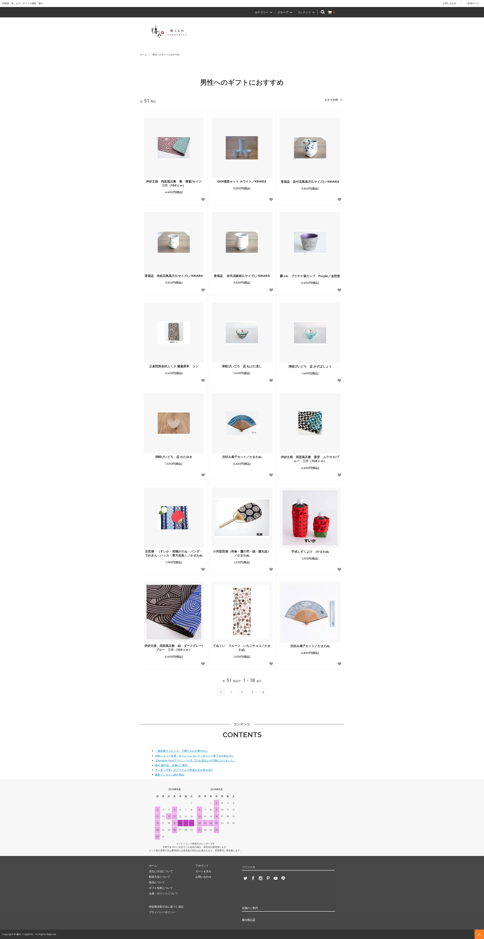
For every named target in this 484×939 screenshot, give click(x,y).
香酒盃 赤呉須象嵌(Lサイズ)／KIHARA (242, 276)
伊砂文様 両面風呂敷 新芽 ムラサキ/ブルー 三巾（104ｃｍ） (310, 459)
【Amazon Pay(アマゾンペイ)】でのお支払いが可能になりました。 (195, 760)
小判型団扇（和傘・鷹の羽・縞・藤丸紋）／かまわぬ (242, 553)
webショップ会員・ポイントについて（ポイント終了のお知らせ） (194, 755)
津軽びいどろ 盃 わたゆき (173, 457)
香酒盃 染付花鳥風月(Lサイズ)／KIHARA (310, 181)
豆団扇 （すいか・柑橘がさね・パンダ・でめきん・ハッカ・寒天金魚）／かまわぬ (173, 553)
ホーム (143, 54)
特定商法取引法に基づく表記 (166, 906)
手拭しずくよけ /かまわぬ (310, 551)
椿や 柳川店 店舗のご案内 (171, 765)
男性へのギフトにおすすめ (166, 54)
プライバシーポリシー (162, 912)
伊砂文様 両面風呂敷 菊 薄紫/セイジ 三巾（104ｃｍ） (175, 183)
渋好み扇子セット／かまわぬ (241, 457)
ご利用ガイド (472, 3)
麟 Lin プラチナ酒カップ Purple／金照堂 (310, 276)
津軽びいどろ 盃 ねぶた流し (242, 366)
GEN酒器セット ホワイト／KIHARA (241, 181)
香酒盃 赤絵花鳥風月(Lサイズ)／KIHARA (174, 276)
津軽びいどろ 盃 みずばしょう (310, 366)
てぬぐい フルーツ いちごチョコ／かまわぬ (242, 648)
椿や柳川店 (248, 919)
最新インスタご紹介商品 (169, 774)
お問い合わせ (449, 3)
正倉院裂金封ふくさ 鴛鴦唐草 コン (173, 366)
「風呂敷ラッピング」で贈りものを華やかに (181, 750)
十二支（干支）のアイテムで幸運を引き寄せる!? (184, 769)
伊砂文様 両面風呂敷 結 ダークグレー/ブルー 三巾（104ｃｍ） (173, 648)
